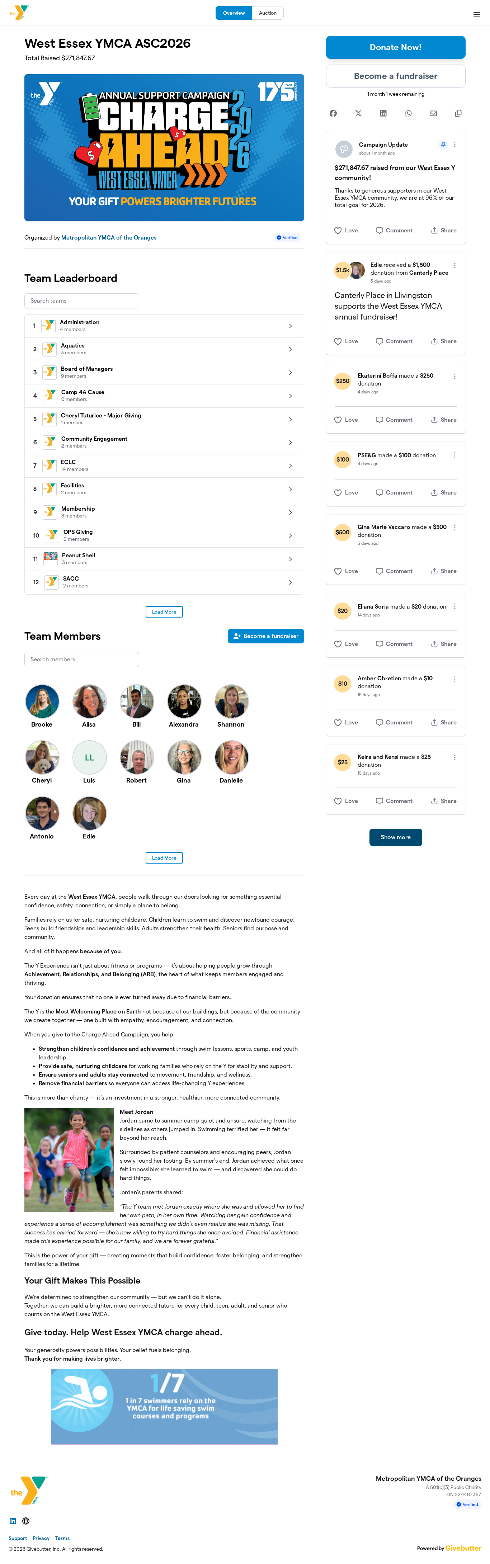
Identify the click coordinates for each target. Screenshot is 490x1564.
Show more (396, 837)
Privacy (41, 1538)
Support (18, 1538)
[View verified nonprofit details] (287, 237)
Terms (62, 1538)
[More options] (455, 144)
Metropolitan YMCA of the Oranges (108, 238)
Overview (234, 13)
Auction (268, 13)
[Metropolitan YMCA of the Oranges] (19, 13)
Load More (164, 612)
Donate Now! (395, 47)
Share (449, 230)
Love (351, 230)
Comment (399, 230)
